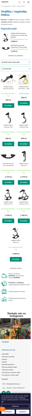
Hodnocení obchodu (8, 357)
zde (2, 402)
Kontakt (4, 362)
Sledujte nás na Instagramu (16, 314)
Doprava (4, 359)
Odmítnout (8, 412)
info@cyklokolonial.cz (13, 384)
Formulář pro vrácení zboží (10, 375)
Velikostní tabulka (7, 370)
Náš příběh (5, 354)
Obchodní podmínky (8, 365)
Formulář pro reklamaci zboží (11, 372)
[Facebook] (4, 393)
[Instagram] (8, 393)
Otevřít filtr (7, 69)
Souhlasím (22, 412)
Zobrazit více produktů (15, 56)
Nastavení (15, 406)
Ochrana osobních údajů (9, 367)
